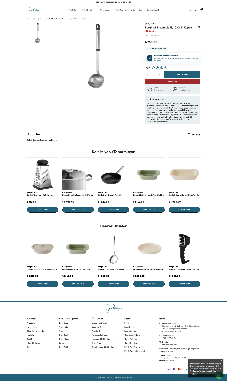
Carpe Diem (64, 327)
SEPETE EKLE (182, 74)
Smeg (61, 343)
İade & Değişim (130, 331)
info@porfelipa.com (169, 345)
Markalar (72, 10)
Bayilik (29, 339)
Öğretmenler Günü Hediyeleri (104, 347)
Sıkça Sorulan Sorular (36, 331)
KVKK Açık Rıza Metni (133, 347)
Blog (140, 10)
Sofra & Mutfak (88, 10)
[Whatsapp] (38, 369)
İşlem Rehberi (130, 327)
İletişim (127, 323)
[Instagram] (33, 369)
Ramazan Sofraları (100, 335)
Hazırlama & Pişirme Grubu (37, 18)
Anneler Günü (97, 331)
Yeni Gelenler (121, 10)
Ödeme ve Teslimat (132, 335)
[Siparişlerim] (195, 9)
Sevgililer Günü (98, 327)
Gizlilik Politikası (131, 343)
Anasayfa (31, 323)
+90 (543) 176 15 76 (169, 338)
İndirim (132, 10)
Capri (61, 331)
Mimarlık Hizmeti (152, 10)
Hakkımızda (32, 327)
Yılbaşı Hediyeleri (99, 323)
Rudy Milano (64, 339)
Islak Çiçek (63, 335)
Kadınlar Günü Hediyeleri (102, 339)
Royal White (64, 347)
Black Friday (97, 343)
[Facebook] (28, 369)
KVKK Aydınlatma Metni (134, 351)
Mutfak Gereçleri (58, 18)
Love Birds (63, 323)
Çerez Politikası (130, 339)
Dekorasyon (105, 10)
